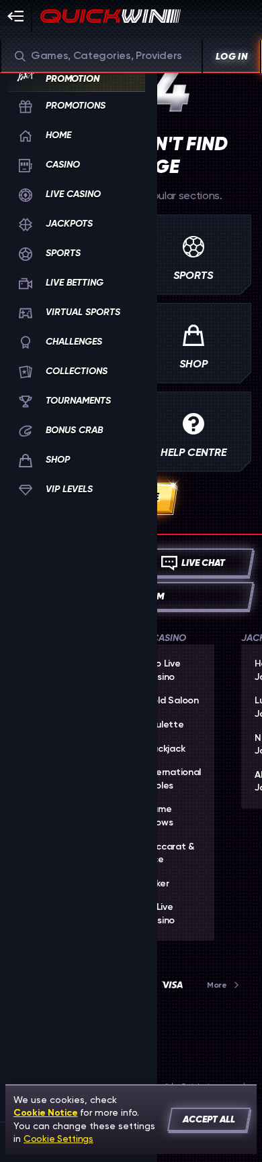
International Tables (172, 779)
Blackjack (164, 749)
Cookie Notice (45, 1112)
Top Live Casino (162, 670)
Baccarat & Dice (169, 853)
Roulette (164, 725)
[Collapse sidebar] (16, 16)
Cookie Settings (58, 1138)
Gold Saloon (171, 700)
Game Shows (158, 816)
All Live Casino (159, 914)
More (217, 985)
